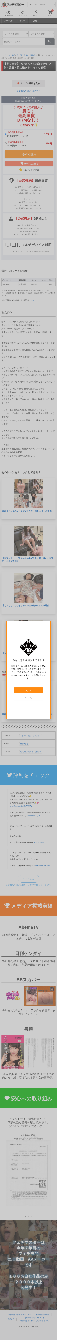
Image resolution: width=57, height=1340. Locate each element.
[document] (28, 670)
